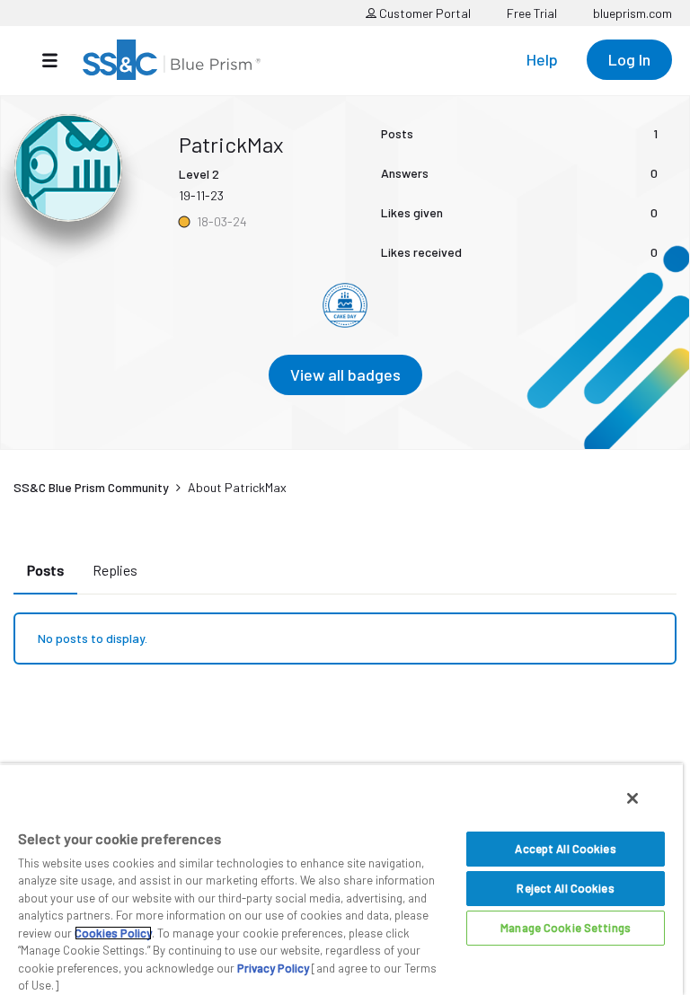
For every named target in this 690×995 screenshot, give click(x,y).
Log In (629, 59)
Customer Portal (423, 13)
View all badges (345, 374)
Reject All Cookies (565, 888)
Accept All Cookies (565, 848)
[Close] (632, 798)
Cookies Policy (113, 933)
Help (542, 59)
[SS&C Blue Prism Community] (171, 60)
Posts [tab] (45, 569)
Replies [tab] (115, 569)
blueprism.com (632, 13)
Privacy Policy (273, 968)
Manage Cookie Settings (565, 927)
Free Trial (532, 13)
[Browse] (59, 60)
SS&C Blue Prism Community (91, 487)
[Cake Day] (345, 305)
